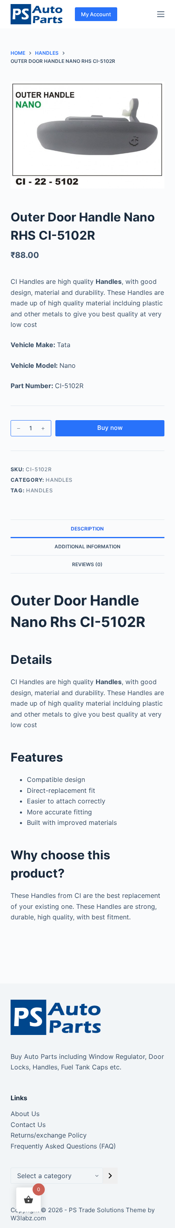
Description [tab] (87, 529)
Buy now (109, 428)
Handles (59, 480)
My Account (96, 14)
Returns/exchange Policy (49, 1135)
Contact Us (28, 1125)
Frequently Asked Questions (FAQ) (63, 1146)
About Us (25, 1114)
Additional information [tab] (87, 546)
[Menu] (160, 14)
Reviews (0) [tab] (87, 564)
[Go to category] (110, 1176)
